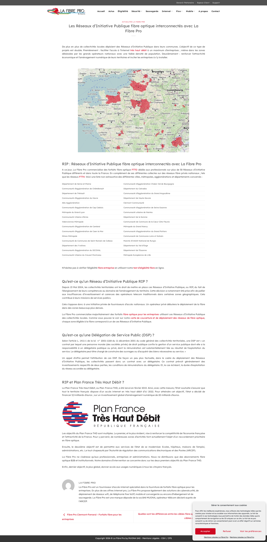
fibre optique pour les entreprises (141, 314)
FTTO (134, 169)
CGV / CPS (166, 538)
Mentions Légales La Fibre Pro (216, 537)
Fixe (178, 11)
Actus (111, 11)
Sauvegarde (152, 11)
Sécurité (136, 11)
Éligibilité (123, 11)
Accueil (101, 11)
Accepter (205, 531)
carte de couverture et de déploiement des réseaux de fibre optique (168, 318)
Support (216, 3)
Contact (216, 11)
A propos (203, 11)
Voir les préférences (250, 531)
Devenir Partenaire (185, 3)
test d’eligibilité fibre (144, 267)
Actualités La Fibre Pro (133, 22)
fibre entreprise (106, 267)
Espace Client (203, 3)
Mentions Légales (150, 538)
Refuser (227, 531)
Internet (166, 11)
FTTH (82, 176)
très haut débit (138, 50)
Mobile (189, 11)
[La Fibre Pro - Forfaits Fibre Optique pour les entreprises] (66, 11)
